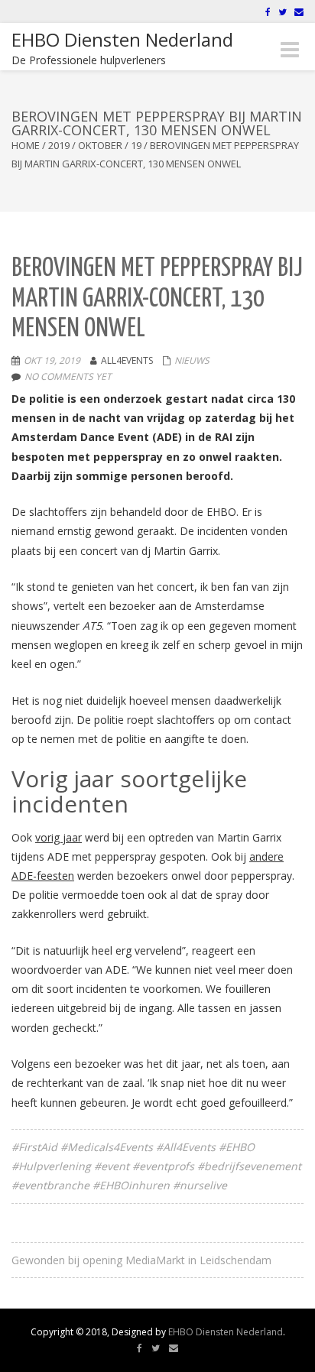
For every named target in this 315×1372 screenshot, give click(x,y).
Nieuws (191, 360)
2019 (59, 145)
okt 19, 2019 (52, 360)
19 (136, 145)
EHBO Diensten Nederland (225, 1331)
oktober (100, 145)
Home (25, 145)
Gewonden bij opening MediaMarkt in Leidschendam (141, 1260)
